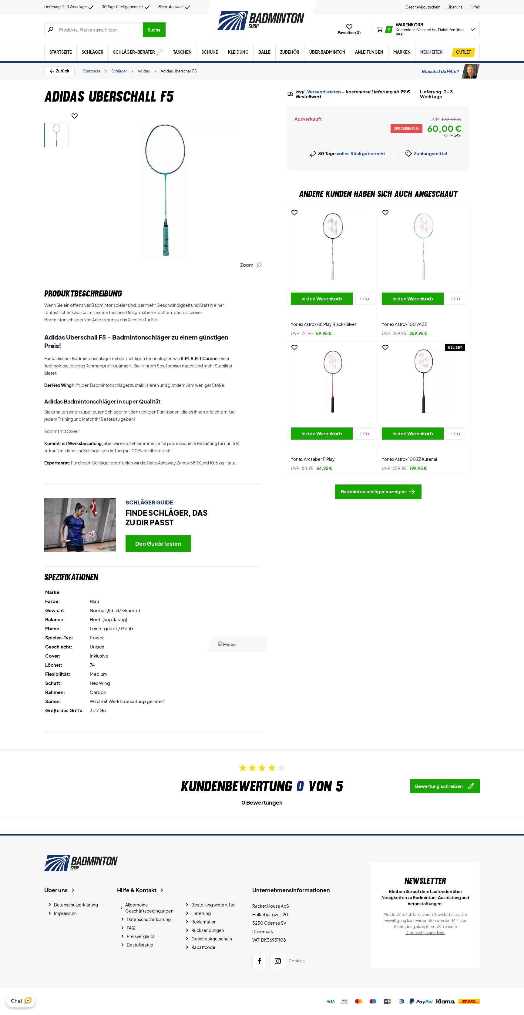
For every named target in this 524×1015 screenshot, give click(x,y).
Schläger (92, 52)
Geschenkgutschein (422, 7)
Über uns (455, 7)
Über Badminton (327, 52)
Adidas (144, 71)
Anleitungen (369, 52)
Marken (402, 52)
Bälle (264, 52)
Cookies (297, 960)
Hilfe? (475, 7)
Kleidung (238, 52)
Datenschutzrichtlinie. (425, 932)
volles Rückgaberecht (361, 153)
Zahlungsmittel (430, 153)
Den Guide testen (158, 543)
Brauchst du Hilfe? (440, 71)
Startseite (60, 52)
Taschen (182, 52)
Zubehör (289, 52)
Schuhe (209, 52)
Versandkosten (324, 91)
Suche (154, 29)
